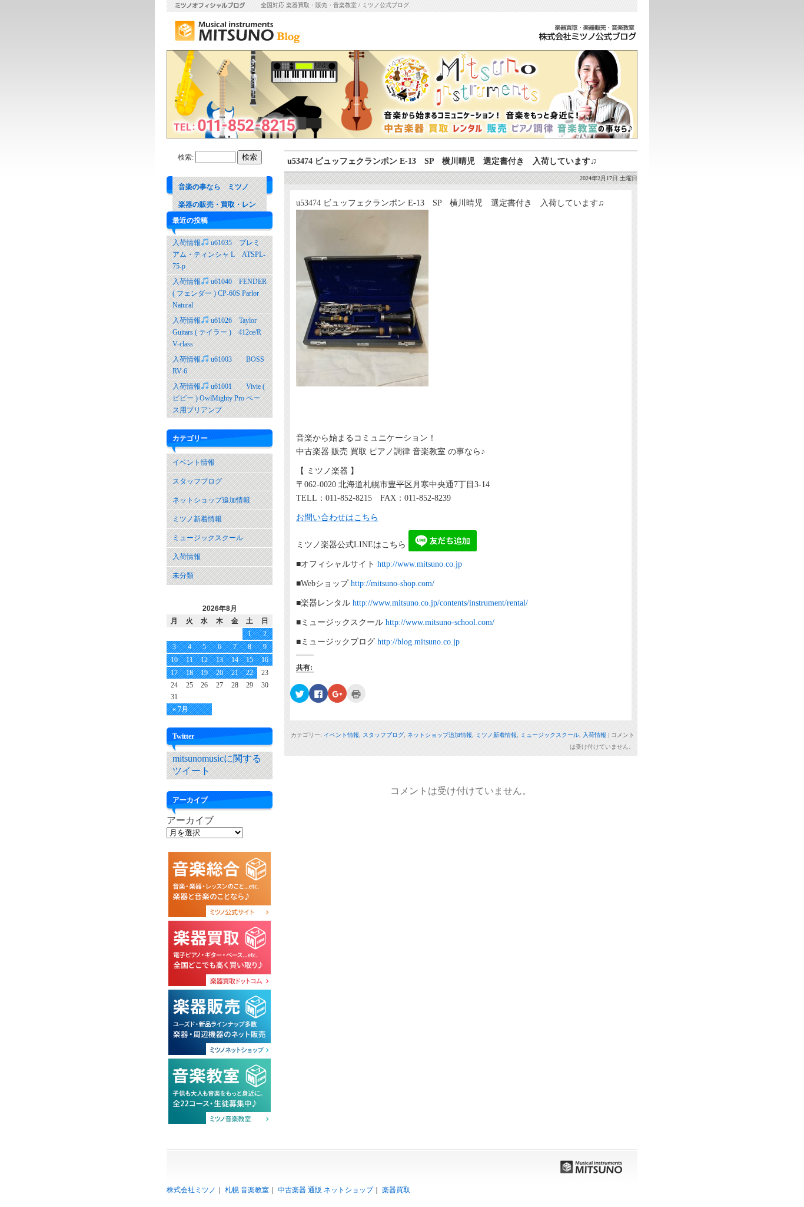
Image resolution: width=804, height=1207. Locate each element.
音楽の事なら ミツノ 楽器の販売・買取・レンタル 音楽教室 (217, 204)
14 (234, 660)
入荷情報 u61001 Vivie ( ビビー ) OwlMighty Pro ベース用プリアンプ (218, 398)
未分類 (183, 575)
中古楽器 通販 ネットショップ (325, 1190)
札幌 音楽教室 (247, 1190)
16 (264, 660)
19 (204, 673)
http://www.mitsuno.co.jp (419, 564)
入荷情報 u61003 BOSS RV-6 (221, 365)
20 (219, 673)
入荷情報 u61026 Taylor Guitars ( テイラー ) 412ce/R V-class (216, 332)
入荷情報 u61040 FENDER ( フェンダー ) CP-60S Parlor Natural (219, 293)
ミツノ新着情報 (496, 735)
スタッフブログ (383, 735)
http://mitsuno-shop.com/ (392, 583)
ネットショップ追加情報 (439, 735)
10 (174, 660)
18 (189, 673)
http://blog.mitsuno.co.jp (418, 641)
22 (249, 673)
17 (174, 673)
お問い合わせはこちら (337, 517)
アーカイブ (190, 820)
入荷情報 (594, 735)
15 (249, 660)
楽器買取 (396, 1190)
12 (204, 660)
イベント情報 (341, 735)
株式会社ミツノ (191, 1190)
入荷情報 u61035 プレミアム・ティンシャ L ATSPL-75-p (218, 254)
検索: (186, 157)
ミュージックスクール (549, 735)
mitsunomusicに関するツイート (216, 764)
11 (189, 660)
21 (234, 673)
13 (219, 660)
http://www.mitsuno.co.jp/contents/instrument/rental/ (440, 602)
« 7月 (180, 709)
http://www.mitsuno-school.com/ (440, 622)
